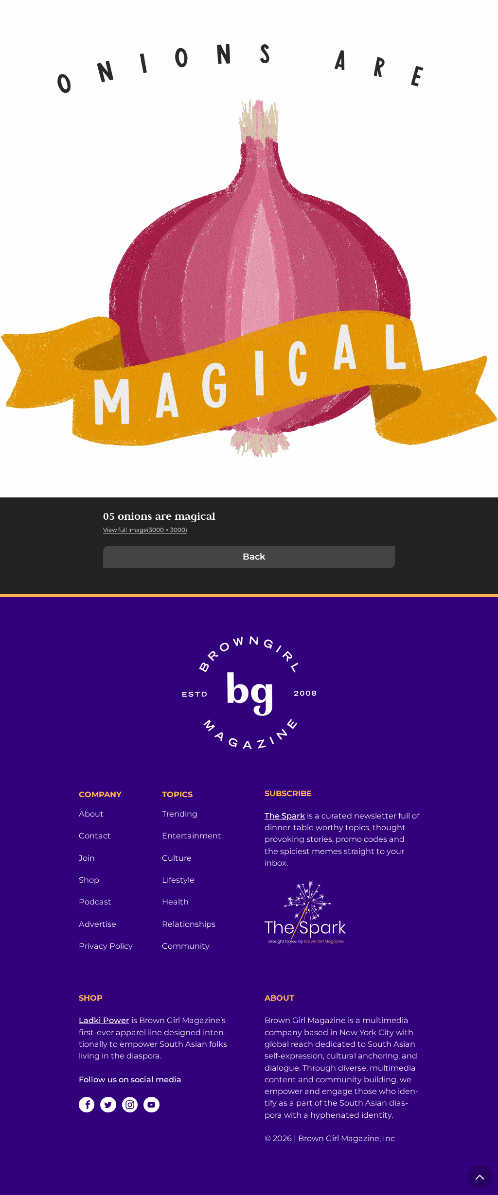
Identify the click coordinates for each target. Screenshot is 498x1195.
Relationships (188, 924)
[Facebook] (86, 1104)
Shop (89, 880)
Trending (179, 814)
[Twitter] (108, 1104)
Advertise (97, 924)
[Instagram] (130, 1104)
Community (186, 946)
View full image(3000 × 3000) (145, 529)
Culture (177, 858)
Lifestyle (178, 880)
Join (87, 858)
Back (254, 556)
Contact (95, 835)
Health (175, 901)
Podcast (95, 901)
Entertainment (191, 835)
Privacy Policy (106, 946)
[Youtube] (151, 1104)
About (91, 814)
